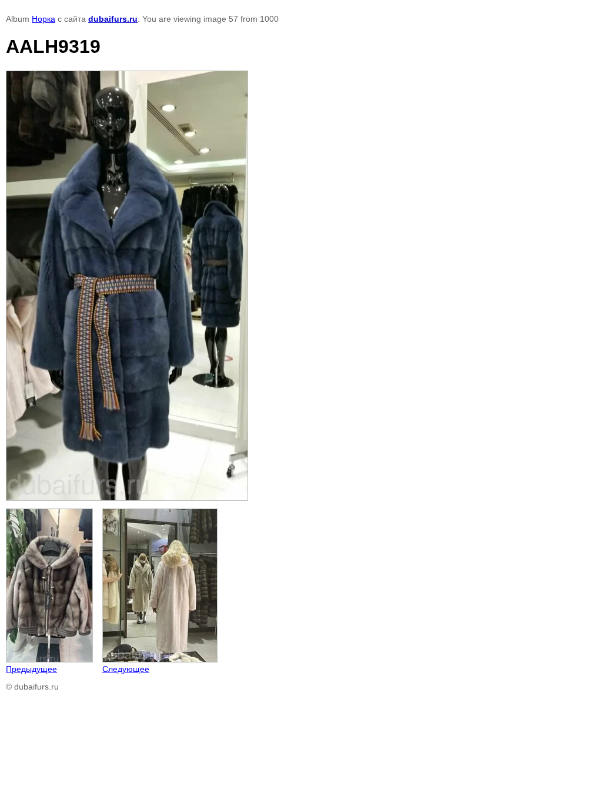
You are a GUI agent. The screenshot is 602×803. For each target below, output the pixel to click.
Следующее (125, 669)
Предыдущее (31, 669)
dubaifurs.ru (113, 19)
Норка (43, 19)
